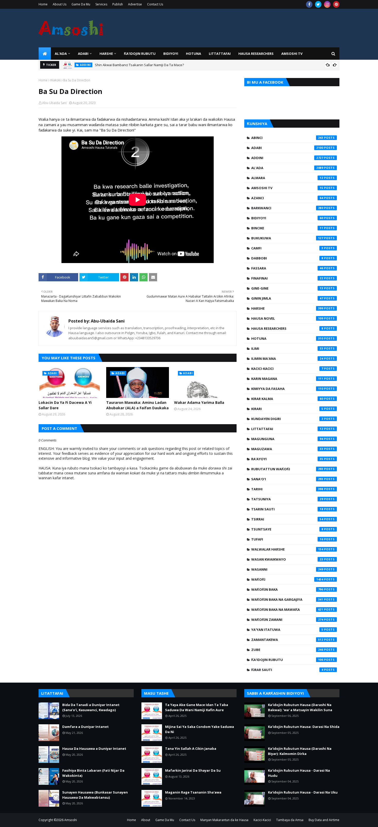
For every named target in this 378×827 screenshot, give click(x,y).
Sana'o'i (287, 479)
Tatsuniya (287, 499)
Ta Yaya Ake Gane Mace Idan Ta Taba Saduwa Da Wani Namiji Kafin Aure (196, 707)
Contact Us (155, 4)
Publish (117, 4)
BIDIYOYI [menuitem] (170, 53)
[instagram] (327, 4)
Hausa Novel (287, 318)
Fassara (287, 268)
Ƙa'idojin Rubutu (287, 659)
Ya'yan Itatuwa (287, 629)
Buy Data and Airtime (324, 820)
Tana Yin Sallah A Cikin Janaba (190, 748)
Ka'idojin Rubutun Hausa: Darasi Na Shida (303, 726)
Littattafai (287, 428)
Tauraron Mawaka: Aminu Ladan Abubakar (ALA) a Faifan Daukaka (137, 405)
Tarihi (287, 489)
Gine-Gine (287, 288)
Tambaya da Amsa (289, 820)
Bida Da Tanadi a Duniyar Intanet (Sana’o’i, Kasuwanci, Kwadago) (91, 707)
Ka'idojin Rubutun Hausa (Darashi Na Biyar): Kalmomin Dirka (299, 751)
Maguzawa (287, 449)
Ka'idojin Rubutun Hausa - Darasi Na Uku (303, 792)
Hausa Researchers (287, 328)
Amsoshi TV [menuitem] (291, 53)
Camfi (287, 248)
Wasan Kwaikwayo (287, 559)
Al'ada (287, 168)
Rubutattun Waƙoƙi (287, 469)
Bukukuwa (287, 238)
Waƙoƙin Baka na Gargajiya (287, 599)
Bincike (287, 228)
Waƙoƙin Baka (287, 589)
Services (101, 4)
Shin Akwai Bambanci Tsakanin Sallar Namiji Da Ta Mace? (139, 65)
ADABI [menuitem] (83, 53)
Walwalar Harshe (287, 549)
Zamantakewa (287, 639)
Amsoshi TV (287, 188)
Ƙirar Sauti (287, 669)
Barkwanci (287, 208)
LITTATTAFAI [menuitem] (220, 53)
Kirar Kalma (287, 398)
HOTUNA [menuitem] (193, 53)
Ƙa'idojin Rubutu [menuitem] (140, 53)
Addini (287, 157)
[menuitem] (45, 53)
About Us (59, 4)
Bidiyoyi (287, 218)
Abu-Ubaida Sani (54, 103)
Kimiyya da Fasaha (287, 388)
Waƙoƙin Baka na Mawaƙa (287, 609)
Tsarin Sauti (287, 509)
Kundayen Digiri (287, 418)
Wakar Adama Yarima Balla (199, 402)
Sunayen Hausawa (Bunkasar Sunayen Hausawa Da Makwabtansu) (95, 795)
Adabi (287, 147)
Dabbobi (287, 258)
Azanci (287, 198)
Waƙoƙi (55, 80)
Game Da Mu (80, 4)
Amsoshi (70, 820)
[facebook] (309, 4)
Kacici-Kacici (287, 368)
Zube (287, 649)
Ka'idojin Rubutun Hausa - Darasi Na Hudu (299, 773)
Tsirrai (287, 519)
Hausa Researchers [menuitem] (256, 53)
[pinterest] (336, 4)
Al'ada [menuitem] (61, 53)
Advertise (135, 4)
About (145, 820)
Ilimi (287, 348)
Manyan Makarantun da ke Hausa (224, 820)
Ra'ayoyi (287, 459)
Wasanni (287, 569)
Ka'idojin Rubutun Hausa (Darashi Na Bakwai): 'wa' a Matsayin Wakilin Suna (300, 707)
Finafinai (287, 278)
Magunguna (287, 439)
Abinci (287, 137)
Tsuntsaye (287, 529)
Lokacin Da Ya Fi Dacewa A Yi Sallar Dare (65, 405)
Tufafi (287, 539)
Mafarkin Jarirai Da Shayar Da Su (193, 770)
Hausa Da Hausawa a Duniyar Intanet (94, 748)
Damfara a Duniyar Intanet (85, 726)
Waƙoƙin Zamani (287, 619)
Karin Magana (287, 378)
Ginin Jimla (287, 298)
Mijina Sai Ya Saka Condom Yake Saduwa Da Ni (199, 729)
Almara (287, 178)
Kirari (287, 408)
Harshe (287, 308)
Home (43, 4)
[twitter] (318, 4)
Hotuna (287, 338)
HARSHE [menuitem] (106, 53)
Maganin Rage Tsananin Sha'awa (193, 792)
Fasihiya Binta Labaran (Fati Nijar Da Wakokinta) (93, 773)
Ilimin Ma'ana (287, 358)
